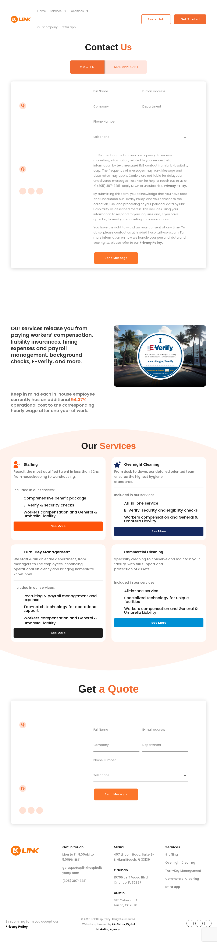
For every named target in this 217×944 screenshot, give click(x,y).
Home (41, 11)
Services (55, 11)
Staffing (171, 854)
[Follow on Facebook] (39, 191)
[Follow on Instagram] (22, 191)
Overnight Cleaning (180, 862)
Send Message (116, 258)
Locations (77, 11)
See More (58, 526)
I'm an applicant (125, 67)
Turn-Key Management (183, 870)
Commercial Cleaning (182, 879)
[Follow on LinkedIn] (31, 191)
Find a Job (156, 19)
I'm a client (87, 67)
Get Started (190, 19)
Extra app (69, 27)
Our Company (47, 27)
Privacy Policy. (175, 186)
